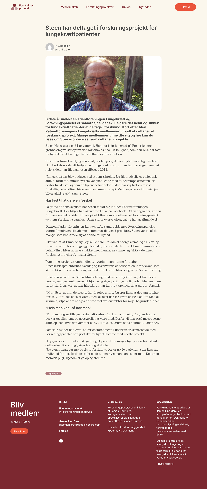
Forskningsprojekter (99, 7)
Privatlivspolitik (165, 463)
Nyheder (145, 7)
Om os (126, 7)
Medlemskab (69, 7)
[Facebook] (61, 440)
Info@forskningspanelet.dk (75, 411)
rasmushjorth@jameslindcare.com (79, 424)
